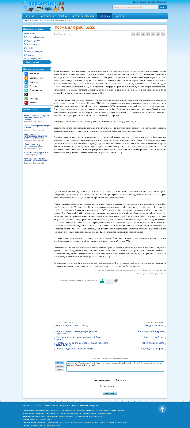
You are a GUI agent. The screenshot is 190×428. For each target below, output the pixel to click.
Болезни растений (95, 416)
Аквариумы (55, 410)
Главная (135, 2)
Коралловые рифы (53, 425)
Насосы (29, 48)
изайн (90, 16)
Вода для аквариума (67, 410)
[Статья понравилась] (101, 281)
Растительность (45, 419)
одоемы (104, 16)
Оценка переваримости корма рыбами (37, 128)
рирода (119, 16)
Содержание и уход (52, 413)
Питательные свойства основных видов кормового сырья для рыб (82, 344)
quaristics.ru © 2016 (32, 405)
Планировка (34, 419)
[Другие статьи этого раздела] (153, 34)
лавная (29, 16)
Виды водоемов (33, 41)
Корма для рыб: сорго (153, 343)
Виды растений (52, 416)
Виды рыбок (65, 413)
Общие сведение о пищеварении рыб (75, 349)
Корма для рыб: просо (152, 349)
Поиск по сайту (162, 2)
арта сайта (65, 405)
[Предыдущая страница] (133, 34)
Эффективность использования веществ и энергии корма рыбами (35, 137)
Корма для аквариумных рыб (37, 153)
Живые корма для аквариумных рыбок (33, 146)
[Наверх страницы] (162, 408)
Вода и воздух (32, 44)
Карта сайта (151, 2)
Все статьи (30, 34)
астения (77, 16)
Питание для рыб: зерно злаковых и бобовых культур (79, 338)
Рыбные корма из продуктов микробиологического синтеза (36, 118)
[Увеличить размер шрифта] (148, 34)
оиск (75, 405)
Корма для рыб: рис (154, 337)
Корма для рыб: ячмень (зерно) (72, 326)
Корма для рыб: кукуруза (151, 331)
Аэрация (30, 55)
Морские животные (104, 413)
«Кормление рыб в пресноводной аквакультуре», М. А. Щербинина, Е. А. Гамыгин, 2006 (134, 270)
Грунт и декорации (117, 410)
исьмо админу (50, 405)
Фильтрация (90, 410)
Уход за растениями (66, 416)
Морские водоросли (38, 425)
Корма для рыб (32, 62)
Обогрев (106, 410)
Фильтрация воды (34, 51)
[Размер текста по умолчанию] (143, 34)
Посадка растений (81, 416)
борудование (47, 16)
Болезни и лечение (89, 413)
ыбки (63, 16)
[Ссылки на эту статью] (158, 34)
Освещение (80, 410)
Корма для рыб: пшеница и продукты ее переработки (36, 161)
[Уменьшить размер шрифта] (138, 34)
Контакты (143, 2)
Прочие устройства (34, 58)
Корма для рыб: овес (153, 326)
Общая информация (35, 37)
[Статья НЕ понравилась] (116, 281)
